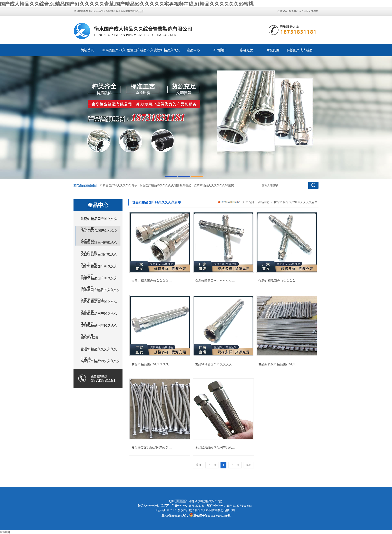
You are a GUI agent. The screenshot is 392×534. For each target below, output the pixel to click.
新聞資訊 (219, 50)
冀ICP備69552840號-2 (174, 515)
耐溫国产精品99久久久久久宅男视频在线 (140, 52)
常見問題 (273, 50)
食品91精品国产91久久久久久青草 (295, 202)
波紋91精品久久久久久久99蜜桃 (167, 52)
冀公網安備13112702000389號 (212, 515)
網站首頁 (87, 50)
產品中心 (193, 50)
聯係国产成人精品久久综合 (303, 11)
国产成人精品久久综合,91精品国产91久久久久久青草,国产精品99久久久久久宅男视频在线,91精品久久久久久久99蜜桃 (127, 4)
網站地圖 (5, 532)
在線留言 (282, 11)
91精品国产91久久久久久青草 (114, 52)
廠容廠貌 (246, 50)
